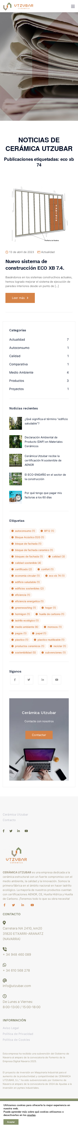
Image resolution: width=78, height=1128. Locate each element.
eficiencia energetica (29, 601)
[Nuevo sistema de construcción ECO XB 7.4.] (39, 217)
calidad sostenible (28, 562)
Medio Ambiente (21, 372)
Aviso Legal (11, 1028)
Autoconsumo (19, 348)
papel (41, 633)
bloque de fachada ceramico (34, 550)
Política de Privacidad (18, 1034)
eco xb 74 (57, 575)
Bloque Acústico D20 (29, 537)
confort (47, 569)
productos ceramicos (29, 646)
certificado (23, 569)
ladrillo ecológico (27, 620)
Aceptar (11, 1121)
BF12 (49, 530)
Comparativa (18, 364)
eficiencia (22, 594)
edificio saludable (27, 582)
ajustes (31, 1115)
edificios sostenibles (29, 588)
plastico (21, 639)
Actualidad (48, 252)
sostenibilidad (25, 652)
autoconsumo (25, 530)
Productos (16, 381)
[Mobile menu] (73, 6)
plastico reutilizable (51, 639)
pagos (20, 633)
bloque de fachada (28, 543)
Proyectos (16, 389)
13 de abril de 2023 (21, 252)
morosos (55, 626)
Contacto (9, 820)
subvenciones (55, 652)
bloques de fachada (29, 556)
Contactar (39, 735)
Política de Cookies (16, 1039)
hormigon (22, 614)
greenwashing (25, 607)
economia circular (27, 575)
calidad (58, 556)
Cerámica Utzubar (15, 814)
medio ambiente (26, 626)
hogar (50, 607)
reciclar (60, 646)
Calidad (14, 356)
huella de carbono (51, 614)
